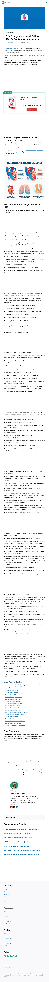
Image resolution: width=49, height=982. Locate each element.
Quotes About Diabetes (12, 716)
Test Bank (6, 914)
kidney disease (8, 473)
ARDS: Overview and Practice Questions (17, 842)
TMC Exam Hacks (8, 943)
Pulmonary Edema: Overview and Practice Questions (21, 829)
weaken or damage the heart (34, 150)
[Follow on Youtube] (11, 807)
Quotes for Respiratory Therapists (15, 725)
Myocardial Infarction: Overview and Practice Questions (22, 854)
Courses (6, 933)
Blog (5, 911)
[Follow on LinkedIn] (17, 807)
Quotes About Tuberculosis (13, 723)
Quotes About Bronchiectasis (13, 703)
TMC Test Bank (7, 941)
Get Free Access (32, 109)
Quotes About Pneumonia (12, 699)
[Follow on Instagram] (8, 956)
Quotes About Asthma (11, 692)
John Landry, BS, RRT (12, 42)
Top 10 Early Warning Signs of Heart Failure (18, 837)
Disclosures (11, 967)
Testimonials (7, 897)
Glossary (6, 916)
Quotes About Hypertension (13, 710)
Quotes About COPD (11, 695)
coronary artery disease (15, 152)
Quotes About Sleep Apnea (12, 719)
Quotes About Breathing (12, 690)
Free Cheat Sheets (8, 923)
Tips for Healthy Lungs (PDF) (30, 98)
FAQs (5, 899)
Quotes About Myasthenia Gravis (14, 714)
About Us (6, 892)
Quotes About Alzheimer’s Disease (15, 721)
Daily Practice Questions (10, 946)
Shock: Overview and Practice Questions (17, 846)
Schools (5, 919)
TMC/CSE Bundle (8, 938)
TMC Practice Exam (8, 921)
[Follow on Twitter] (11, 956)
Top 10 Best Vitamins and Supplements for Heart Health (22, 850)
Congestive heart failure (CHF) (12, 48)
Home (5, 889)
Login (5, 901)
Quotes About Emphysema (12, 701)
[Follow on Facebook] (13, 956)
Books (5, 936)
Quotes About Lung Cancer (12, 705)
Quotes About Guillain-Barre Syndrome (16, 712)
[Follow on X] (14, 807)
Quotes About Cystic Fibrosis (13, 697)
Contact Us (6, 894)
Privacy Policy (6, 967)
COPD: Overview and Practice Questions (17, 833)
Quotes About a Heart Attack (13, 708)
